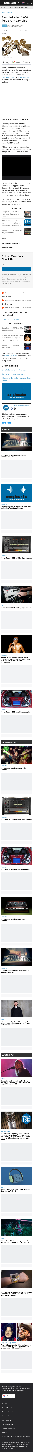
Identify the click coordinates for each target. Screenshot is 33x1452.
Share (6, 62)
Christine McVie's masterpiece (18, 7)
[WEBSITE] (15, 408)
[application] (16, 165)
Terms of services (24, 274)
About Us (5, 1404)
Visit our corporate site (16, 1390)
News (4, 26)
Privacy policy (6, 1416)
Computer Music (10, 356)
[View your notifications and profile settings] (19, 3)
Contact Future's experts (9, 1408)
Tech (3, 12)
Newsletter (27, 62)
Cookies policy (6, 1420)
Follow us (17, 62)
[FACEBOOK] (12, 408)
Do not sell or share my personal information (16, 1436)
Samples (9, 12)
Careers (4, 1432)
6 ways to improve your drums (13, 374)
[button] (2, 3)
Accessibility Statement (9, 1428)
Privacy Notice (26, 276)
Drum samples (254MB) (11, 319)
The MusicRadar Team (16, 25)
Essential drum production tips (14, 370)
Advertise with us (7, 1424)
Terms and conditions (9, 1412)
